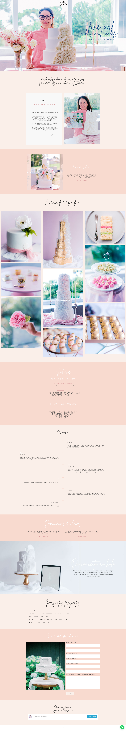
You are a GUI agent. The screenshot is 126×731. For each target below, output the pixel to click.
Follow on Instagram (92, 716)
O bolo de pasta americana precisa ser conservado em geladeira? (50, 619)
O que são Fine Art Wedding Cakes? (40, 610)
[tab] (63, 611)
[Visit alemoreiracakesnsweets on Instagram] (30, 716)
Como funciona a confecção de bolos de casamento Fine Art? (49, 613)
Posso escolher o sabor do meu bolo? (42, 622)
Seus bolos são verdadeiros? (39, 616)
